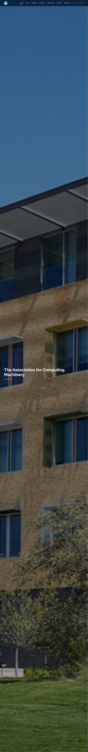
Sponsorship (51, 3)
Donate (59, 3)
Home (21, 3)
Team (27, 3)
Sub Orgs (41, 3)
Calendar (33, 3)
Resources (67, 3)
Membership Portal (78, 3)
